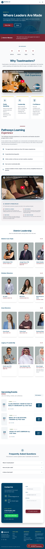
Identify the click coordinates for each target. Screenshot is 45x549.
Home (14, 533)
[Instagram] (3, 539)
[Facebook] (1, 539)
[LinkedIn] (5, 539)
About (17, 25)
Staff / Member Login (39, 540)
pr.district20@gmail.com (13, 496)
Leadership (15, 536)
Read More (39, 405)
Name (27, 486)
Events (14, 538)
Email (27, 492)
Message (27, 498)
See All (41, 238)
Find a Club (7, 25)
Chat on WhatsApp (12, 515)
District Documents (27, 537)
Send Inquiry (34, 511)
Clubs (25, 536)
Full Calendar (38, 395)
